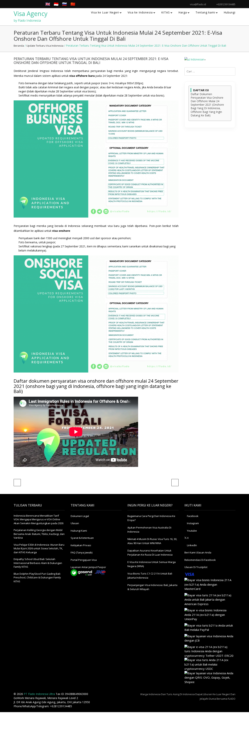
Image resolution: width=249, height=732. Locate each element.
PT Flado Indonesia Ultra (39, 694)
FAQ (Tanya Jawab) (81, 552)
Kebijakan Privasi (81, 545)
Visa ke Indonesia (140, 12)
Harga (182, 12)
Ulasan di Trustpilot (195, 567)
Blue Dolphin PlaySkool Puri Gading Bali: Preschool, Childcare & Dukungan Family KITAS (37, 577)
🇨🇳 (72, 4)
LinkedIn (191, 545)
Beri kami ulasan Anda (197, 552)
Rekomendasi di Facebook (200, 560)
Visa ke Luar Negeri (105, 12)
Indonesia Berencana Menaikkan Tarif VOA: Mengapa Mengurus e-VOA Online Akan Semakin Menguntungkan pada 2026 (38, 519)
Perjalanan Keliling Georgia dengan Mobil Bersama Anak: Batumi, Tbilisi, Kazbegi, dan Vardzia (39, 533)
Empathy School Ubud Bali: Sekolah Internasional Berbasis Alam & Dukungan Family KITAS (38, 562)
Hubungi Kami (79, 530)
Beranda (19, 45)
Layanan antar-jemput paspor (88, 567)
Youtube (191, 530)
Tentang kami (205, 12)
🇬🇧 (47, 4)
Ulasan (75, 523)
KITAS (165, 12)
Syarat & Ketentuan (82, 538)
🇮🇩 (56, 4)
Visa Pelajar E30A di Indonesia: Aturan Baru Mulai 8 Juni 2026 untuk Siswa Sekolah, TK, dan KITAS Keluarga (39, 548)
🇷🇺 (64, 4)
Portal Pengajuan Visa (84, 560)
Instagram (192, 523)
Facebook (192, 516)
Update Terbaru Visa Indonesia (44, 45)
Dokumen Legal (80, 516)
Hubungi (229, 12)
